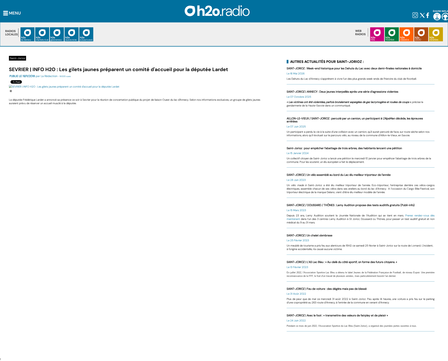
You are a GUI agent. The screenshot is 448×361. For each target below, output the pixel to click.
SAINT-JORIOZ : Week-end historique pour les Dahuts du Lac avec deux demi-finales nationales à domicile (354, 68)
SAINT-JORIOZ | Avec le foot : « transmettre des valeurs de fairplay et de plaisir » (337, 315)
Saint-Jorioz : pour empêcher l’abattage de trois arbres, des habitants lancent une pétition (344, 148)
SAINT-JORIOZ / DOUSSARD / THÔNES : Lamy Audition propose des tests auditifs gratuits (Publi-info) (351, 205)
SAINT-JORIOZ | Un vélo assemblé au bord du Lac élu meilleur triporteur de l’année (339, 175)
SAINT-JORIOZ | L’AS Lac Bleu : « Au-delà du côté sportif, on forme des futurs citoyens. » (342, 262)
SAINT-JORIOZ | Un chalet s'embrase (309, 235)
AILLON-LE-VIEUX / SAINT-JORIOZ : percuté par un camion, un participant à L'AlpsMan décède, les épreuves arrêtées (355, 120)
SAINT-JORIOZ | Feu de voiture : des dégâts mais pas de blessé (327, 289)
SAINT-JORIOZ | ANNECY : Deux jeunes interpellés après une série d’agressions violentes (342, 91)
